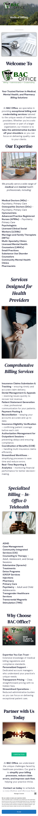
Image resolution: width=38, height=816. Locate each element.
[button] (35, 793)
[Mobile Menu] (32, 5)
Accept (19, 812)
